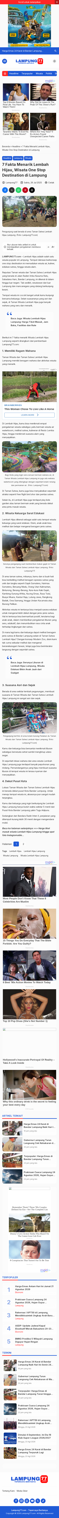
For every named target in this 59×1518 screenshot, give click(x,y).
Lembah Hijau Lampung (34, 851)
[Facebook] (16, 1501)
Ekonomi (19, 1293)
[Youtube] (32, 1501)
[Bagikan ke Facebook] (5, 190)
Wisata (39, 73)
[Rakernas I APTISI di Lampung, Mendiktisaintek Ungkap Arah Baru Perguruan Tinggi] (10, 1424)
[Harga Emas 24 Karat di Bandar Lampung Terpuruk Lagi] (10, 1453)
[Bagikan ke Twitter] (12, 190)
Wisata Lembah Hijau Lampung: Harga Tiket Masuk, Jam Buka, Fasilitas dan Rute (29, 322)
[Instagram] (21, 1501)
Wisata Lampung (10, 855)
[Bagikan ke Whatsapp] (18, 190)
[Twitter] (37, 1501)
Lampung (18, 158)
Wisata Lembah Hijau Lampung (34, 855)
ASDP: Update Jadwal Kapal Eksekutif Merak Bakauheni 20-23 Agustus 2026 (33, 1328)
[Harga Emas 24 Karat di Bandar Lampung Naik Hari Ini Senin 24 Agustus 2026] (12, 1128)
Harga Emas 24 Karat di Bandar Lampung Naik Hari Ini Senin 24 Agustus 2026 (39, 1127)
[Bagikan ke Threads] (32, 190)
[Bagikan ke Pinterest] (25, 190)
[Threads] (26, 1501)
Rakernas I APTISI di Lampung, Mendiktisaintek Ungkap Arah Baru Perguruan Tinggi (33, 1315)
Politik (49, 73)
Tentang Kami (8, 1491)
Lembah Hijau (15, 851)
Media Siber (22, 1491)
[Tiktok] (43, 1501)
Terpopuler (27, 73)
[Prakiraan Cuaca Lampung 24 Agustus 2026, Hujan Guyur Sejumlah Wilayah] (12, 1176)
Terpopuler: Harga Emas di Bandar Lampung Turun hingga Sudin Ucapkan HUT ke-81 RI (34, 1394)
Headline (13, 73)
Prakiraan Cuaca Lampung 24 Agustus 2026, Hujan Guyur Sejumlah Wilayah (39, 1175)
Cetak (51, 182)
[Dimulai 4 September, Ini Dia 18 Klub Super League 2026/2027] (10, 1438)
